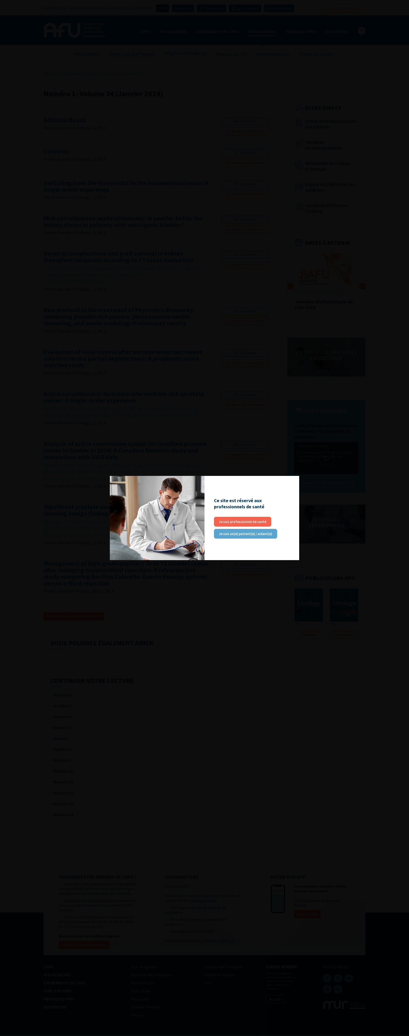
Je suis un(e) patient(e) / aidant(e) (245, 533)
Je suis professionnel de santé (242, 521)
